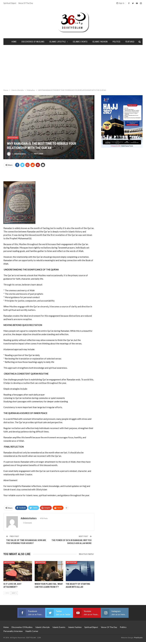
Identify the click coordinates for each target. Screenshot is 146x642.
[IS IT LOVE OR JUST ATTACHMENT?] (17, 571)
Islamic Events (80, 42)
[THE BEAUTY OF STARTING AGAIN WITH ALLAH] (80, 571)
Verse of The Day (25, 3)
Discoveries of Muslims (33, 42)
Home (14, 42)
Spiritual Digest (9, 3)
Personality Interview (13, 631)
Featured (129, 42)
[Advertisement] (73, 66)
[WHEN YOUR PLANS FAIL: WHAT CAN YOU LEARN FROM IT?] (49, 571)
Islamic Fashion (100, 42)
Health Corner (32, 631)
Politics (116, 42)
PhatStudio (138, 637)
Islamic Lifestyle (57, 42)
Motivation (12, 138)
